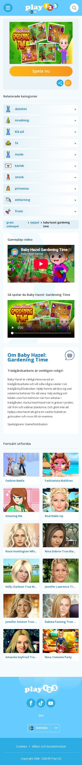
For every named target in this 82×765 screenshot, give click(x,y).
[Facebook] (31, 703)
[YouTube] (50, 703)
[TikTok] (40, 703)
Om (41, 715)
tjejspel (34, 222)
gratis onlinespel (13, 224)
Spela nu (41, 71)
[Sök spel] (74, 7)
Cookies (21, 746)
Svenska (42, 728)
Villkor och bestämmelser (49, 746)
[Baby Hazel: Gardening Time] (41, 43)
